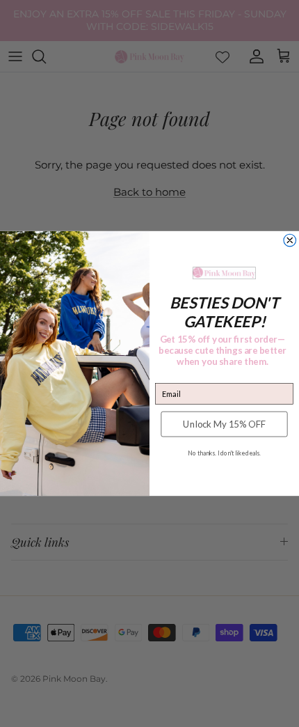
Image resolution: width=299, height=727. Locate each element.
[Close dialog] (290, 240)
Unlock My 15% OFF (224, 424)
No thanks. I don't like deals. (224, 453)
